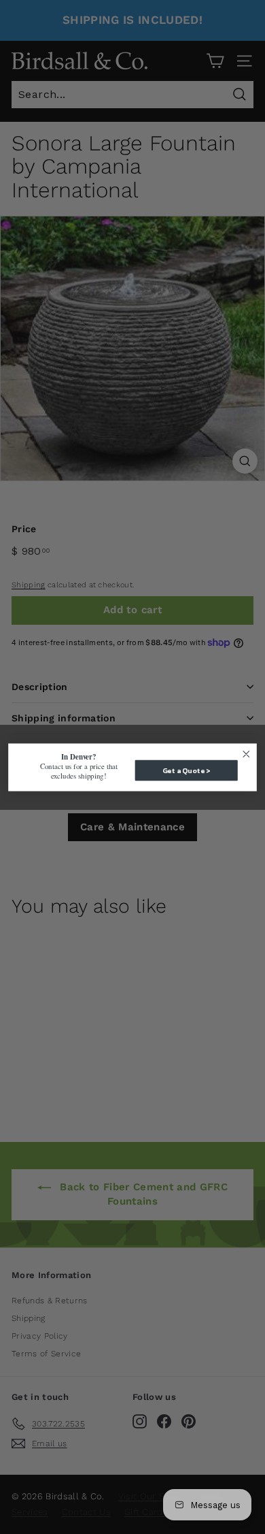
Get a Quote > (186, 769)
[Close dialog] (246, 754)
